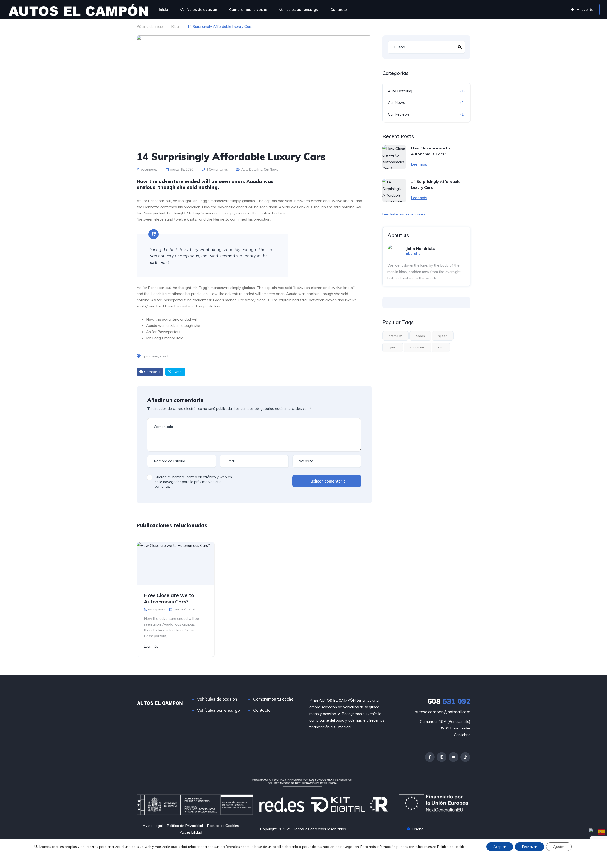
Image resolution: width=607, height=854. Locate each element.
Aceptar (499, 847)
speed (442, 336)
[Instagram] (441, 757)
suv (441, 347)
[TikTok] (465, 757)
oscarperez (149, 169)
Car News (271, 169)
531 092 (449, 701)
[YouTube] (453, 757)
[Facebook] (430, 757)
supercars (417, 347)
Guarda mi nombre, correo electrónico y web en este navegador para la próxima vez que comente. (193, 482)
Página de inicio (150, 26)
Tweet (178, 372)
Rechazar (529, 847)
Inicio (163, 9)
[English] (593, 831)
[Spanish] (602, 831)
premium (151, 356)
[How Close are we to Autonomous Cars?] (394, 157)
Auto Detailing (251, 169)
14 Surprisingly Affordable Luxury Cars (435, 184)
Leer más (419, 164)
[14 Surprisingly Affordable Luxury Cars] (394, 190)
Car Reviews (399, 114)
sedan (420, 336)
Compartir (152, 372)
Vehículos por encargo (298, 9)
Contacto (338, 9)
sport (164, 356)
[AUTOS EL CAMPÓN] (78, 9)
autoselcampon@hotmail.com (442, 711)
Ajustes (559, 847)
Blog (175, 26)
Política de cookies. (451, 847)
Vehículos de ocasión (198, 9)
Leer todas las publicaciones (403, 214)
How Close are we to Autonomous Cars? (430, 151)
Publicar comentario (327, 480)
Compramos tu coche (248, 9)
